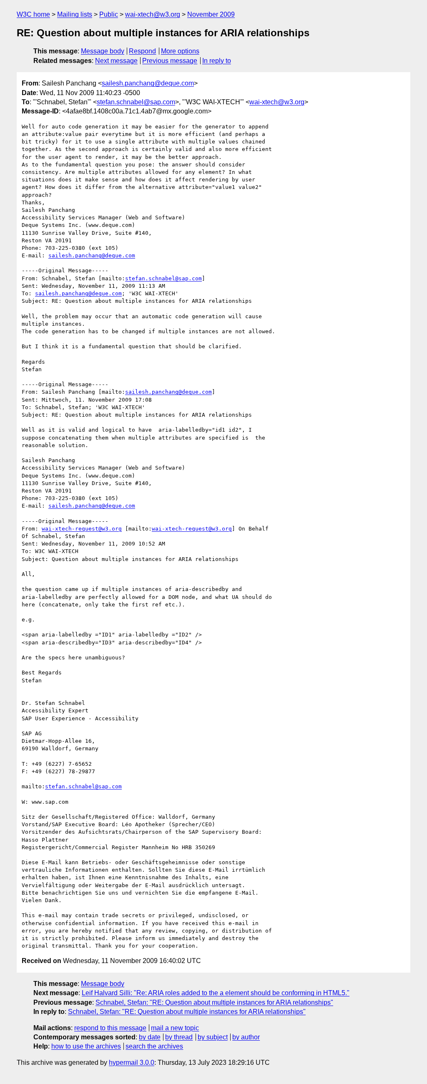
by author (246, 1037)
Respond (142, 51)
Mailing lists (74, 14)
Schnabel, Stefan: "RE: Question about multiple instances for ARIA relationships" (214, 1002)
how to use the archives (86, 1046)
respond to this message (110, 1027)
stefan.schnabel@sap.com (136, 102)
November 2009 (211, 14)
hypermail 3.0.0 (131, 1062)
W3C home (33, 14)
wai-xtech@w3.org (152, 14)
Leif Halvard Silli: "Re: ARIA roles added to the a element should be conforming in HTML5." (215, 992)
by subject (213, 1037)
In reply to (216, 60)
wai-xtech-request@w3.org (82, 529)
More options (180, 51)
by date (150, 1037)
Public (108, 14)
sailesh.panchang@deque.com (148, 83)
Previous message (169, 60)
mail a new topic (175, 1027)
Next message (116, 60)
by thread (179, 1037)
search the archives (154, 1046)
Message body (102, 51)
